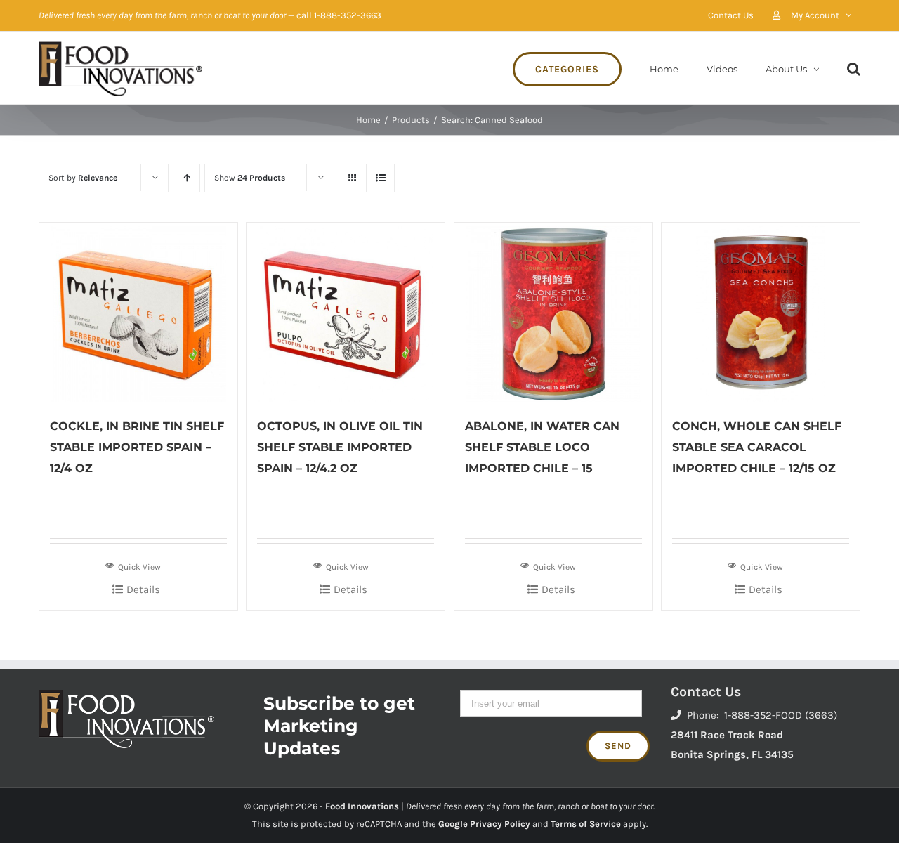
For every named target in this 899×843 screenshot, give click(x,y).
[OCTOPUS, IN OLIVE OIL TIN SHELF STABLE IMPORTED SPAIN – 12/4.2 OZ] (346, 312)
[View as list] (380, 178)
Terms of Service (586, 823)
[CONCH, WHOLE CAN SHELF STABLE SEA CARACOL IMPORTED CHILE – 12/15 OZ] (761, 312)
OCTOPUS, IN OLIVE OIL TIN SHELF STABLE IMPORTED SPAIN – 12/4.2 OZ (340, 447)
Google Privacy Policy (484, 823)
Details (143, 589)
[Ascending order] (186, 178)
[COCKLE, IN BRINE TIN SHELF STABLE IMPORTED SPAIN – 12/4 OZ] (138, 312)
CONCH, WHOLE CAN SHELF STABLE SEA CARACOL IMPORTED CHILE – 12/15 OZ (756, 447)
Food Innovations (362, 806)
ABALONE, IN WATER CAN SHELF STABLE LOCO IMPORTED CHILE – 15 (542, 447)
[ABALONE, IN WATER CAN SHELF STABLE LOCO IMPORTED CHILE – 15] (553, 312)
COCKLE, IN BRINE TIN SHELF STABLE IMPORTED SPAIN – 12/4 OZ (137, 447)
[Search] (853, 68)
